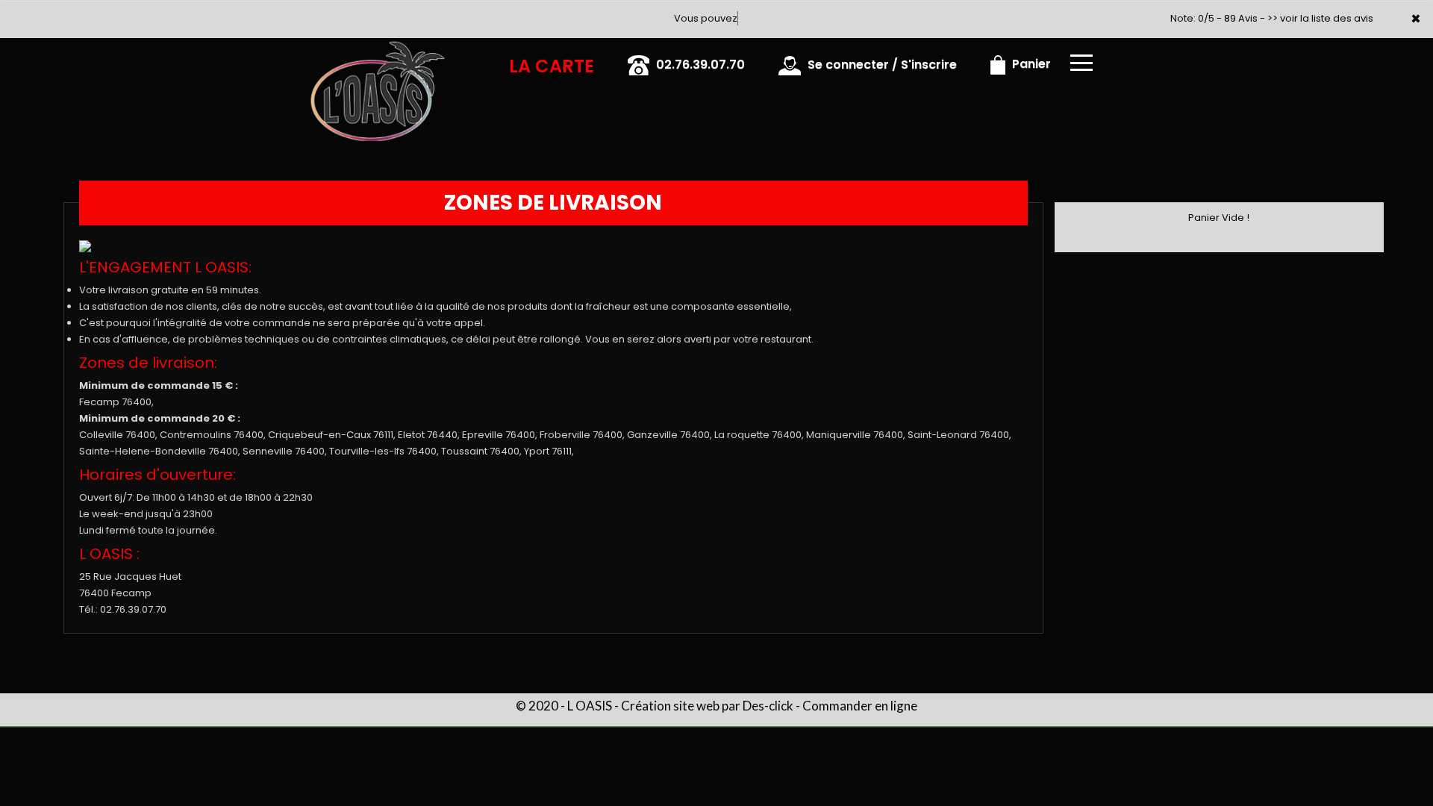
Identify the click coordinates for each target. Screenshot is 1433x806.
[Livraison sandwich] (295, 59)
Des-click (768, 705)
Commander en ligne (859, 705)
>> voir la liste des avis (1320, 18)
